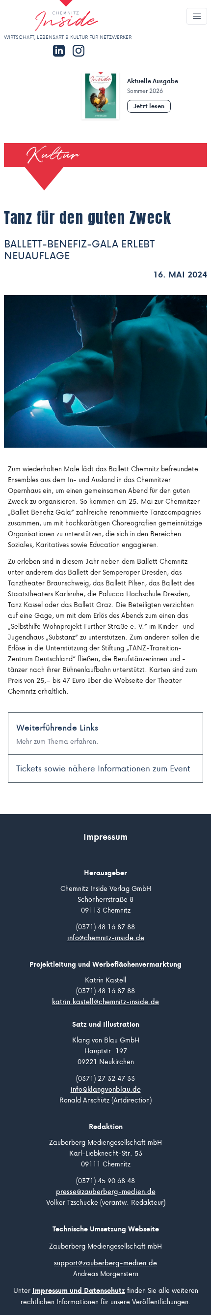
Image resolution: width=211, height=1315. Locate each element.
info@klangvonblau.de (106, 1089)
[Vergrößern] (105, 371)
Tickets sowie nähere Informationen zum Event (103, 768)
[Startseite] (51, 16)
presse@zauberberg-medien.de (106, 1191)
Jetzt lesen (148, 106)
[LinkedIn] (59, 51)
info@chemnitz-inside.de (105, 938)
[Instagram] (78, 51)
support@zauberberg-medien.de (105, 1263)
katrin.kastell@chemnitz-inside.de (105, 1002)
